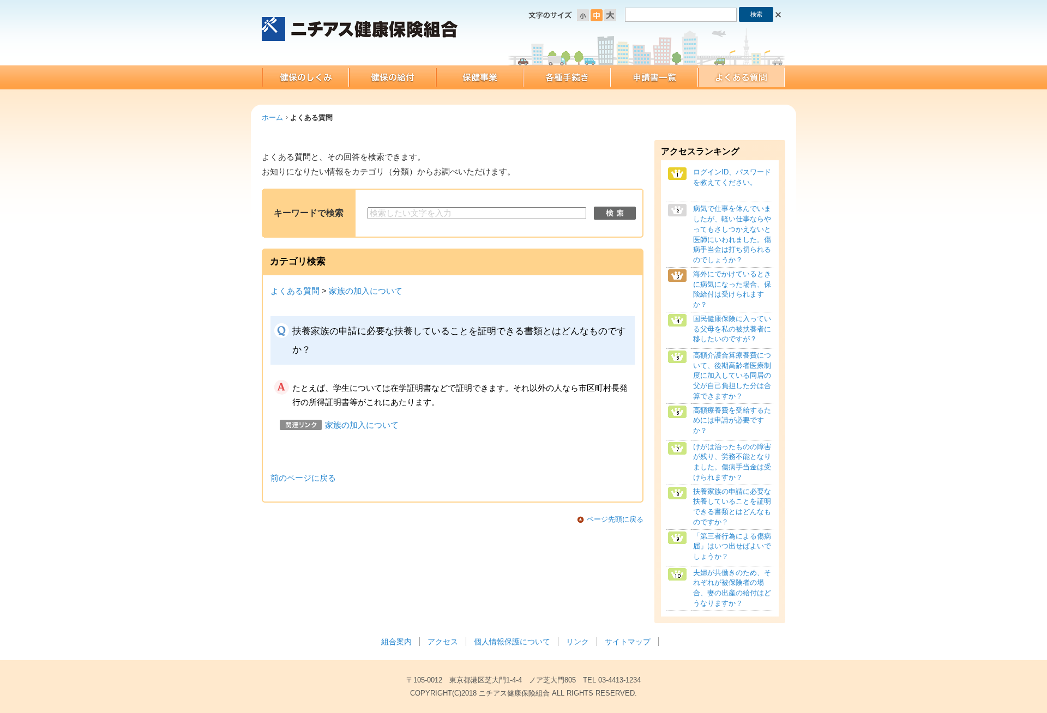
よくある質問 (295, 291)
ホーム (272, 117)
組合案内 (396, 641)
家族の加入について (365, 291)
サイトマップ (628, 641)
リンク (577, 641)
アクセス (443, 641)
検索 (615, 213)
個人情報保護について (512, 641)
